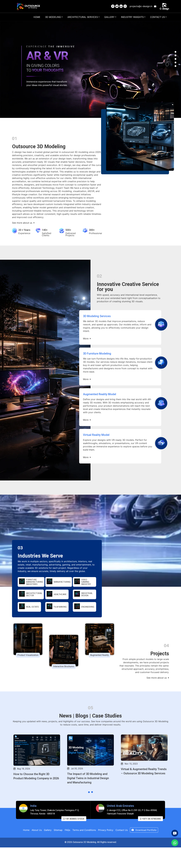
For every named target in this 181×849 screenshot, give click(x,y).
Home (37, 17)
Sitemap (58, 830)
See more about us (22, 222)
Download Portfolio (146, 830)
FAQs (67, 830)
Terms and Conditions (84, 830)
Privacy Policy (105, 830)
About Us (37, 830)
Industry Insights (132, 17)
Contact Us (157, 17)
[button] (175, 52)
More (86, 338)
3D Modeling (53, 17)
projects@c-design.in (141, 6)
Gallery (109, 17)
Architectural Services (82, 17)
